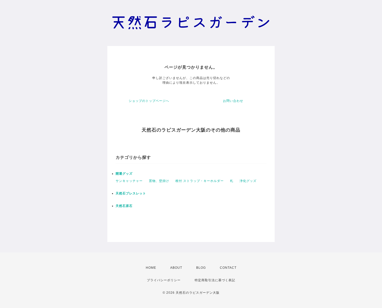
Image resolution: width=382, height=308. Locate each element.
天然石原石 (124, 206)
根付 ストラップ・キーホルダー (199, 181)
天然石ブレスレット (131, 193)
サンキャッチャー (129, 181)
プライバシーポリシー (164, 280)
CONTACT (228, 268)
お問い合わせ (233, 101)
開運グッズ (124, 173)
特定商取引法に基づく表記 (215, 280)
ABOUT (176, 268)
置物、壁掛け (159, 181)
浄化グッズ (248, 181)
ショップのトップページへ (149, 101)
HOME (151, 268)
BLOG (201, 268)
